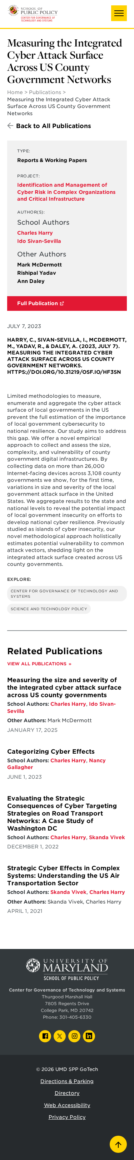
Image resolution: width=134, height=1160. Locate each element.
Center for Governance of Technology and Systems (64, 593)
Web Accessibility (67, 1105)
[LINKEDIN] (89, 1036)
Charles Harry (35, 233)
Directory (67, 1093)
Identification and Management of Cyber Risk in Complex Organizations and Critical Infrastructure (66, 192)
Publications (45, 92)
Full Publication (37, 303)
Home (15, 92)
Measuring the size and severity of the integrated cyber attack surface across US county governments (64, 687)
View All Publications (36, 663)
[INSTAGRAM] (74, 1036)
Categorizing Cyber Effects (51, 751)
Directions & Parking (67, 1081)
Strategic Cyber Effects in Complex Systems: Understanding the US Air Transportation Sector (63, 876)
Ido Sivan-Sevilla (39, 241)
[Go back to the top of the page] (118, 1144)
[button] (119, 13)
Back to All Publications (53, 125)
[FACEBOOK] (45, 1036)
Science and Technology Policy (49, 609)
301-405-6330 (75, 1017)
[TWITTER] (60, 1036)
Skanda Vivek (107, 837)
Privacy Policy (67, 1117)
